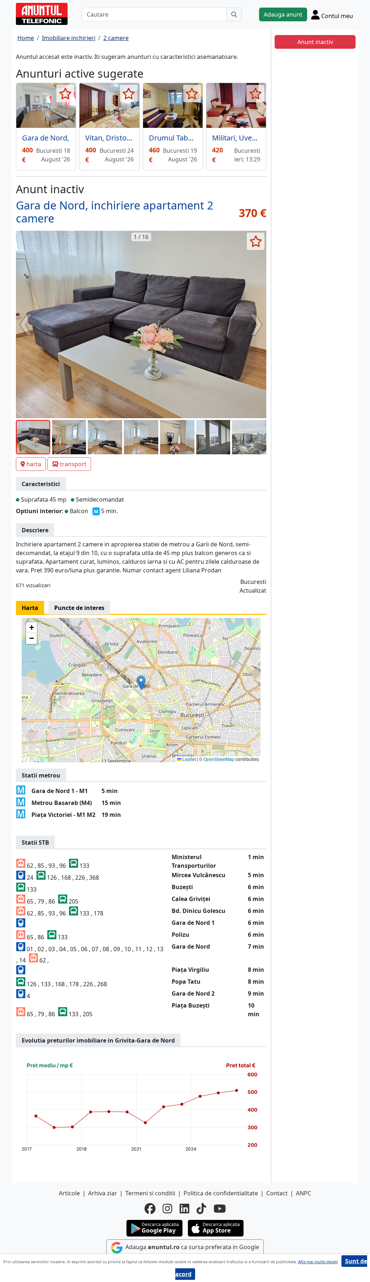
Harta (30, 608)
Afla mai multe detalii (318, 1261)
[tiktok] (201, 1208)
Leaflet (188, 759)
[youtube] (220, 1208)
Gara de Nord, (45, 138)
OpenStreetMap (219, 759)
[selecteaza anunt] (65, 93)
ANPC (303, 1193)
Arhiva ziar (102, 1193)
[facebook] (150, 1208)
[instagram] (167, 1208)
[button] (141, 682)
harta (33, 464)
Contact (277, 1193)
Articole (69, 1193)
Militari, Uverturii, (241, 138)
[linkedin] (184, 1208)
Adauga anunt (283, 14)
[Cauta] (234, 14)
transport (73, 464)
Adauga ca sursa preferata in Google (191, 1247)
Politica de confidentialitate (221, 1193)
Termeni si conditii (150, 1193)
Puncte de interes (79, 608)
